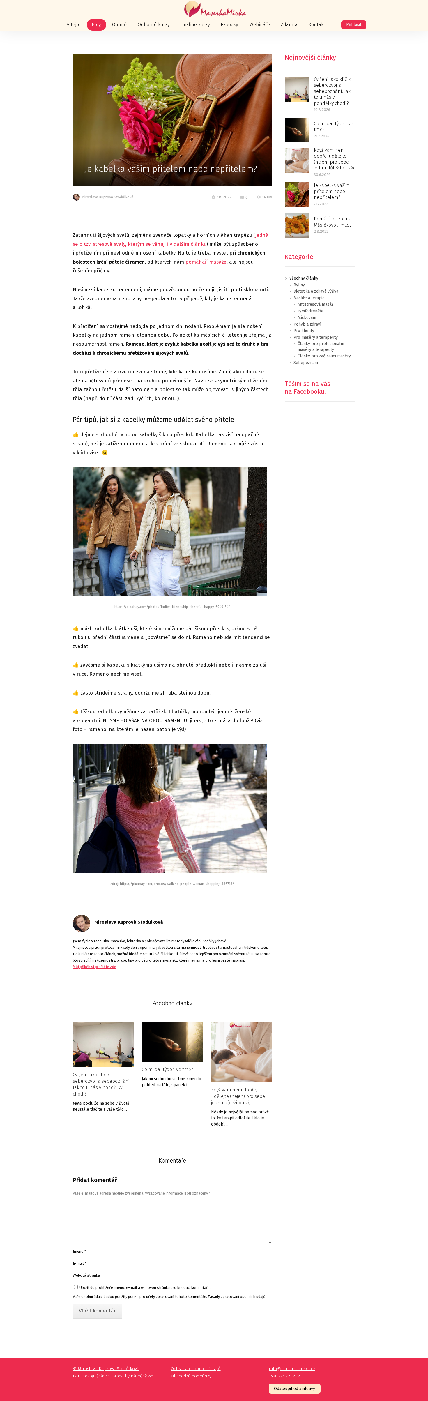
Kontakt (317, 25)
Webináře (259, 25)
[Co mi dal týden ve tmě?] (172, 1042)
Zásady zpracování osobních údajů (237, 1296)
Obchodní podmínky (191, 1376)
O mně (119, 25)
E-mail (79, 1263)
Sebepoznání (305, 362)
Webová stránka (86, 1275)
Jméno (79, 1251)
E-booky (229, 25)
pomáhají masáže (206, 262)
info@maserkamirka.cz (292, 1368)
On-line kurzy (195, 25)
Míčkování (307, 317)
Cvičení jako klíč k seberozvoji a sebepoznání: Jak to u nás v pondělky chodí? (102, 1084)
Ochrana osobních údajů (196, 1368)
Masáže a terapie (309, 298)
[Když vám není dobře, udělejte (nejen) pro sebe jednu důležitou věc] (241, 1052)
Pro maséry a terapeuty (315, 337)
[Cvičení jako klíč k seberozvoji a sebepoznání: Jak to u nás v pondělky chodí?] (103, 1044)
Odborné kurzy (154, 25)
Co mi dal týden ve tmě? (167, 1069)
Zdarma (289, 25)
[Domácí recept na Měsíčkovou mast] (297, 225)
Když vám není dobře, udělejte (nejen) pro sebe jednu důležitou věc (238, 1096)
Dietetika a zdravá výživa (315, 291)
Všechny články (303, 278)
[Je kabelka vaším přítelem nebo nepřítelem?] (297, 194)
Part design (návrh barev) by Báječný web (114, 1376)
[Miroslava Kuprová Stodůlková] (214, 9)
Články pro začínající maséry (324, 356)
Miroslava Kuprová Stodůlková (107, 197)
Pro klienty (303, 330)
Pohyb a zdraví (307, 324)
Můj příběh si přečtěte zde (94, 966)
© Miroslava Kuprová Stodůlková (106, 1368)
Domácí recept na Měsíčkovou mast (332, 222)
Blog (96, 25)
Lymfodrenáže (310, 311)
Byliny (299, 284)
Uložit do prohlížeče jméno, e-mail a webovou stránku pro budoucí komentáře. (145, 1287)
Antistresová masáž (315, 304)
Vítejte (74, 25)
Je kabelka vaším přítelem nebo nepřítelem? (332, 191)
